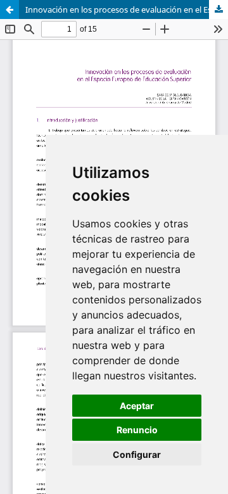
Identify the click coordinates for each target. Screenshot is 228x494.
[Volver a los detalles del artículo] (9, 9)
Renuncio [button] (137, 429)
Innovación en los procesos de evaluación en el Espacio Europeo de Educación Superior (126, 9)
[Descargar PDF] (218, 9)
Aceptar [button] (137, 405)
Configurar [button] (137, 454)
